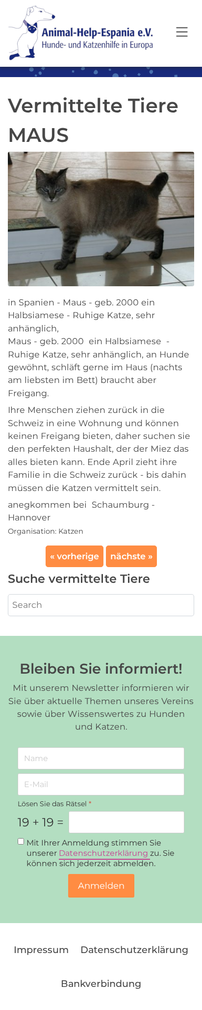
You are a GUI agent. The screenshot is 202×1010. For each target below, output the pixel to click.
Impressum (41, 949)
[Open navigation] (182, 33)
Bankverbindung (101, 983)
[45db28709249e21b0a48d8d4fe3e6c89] (101, 218)
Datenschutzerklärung (104, 853)
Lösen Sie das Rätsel (54, 803)
